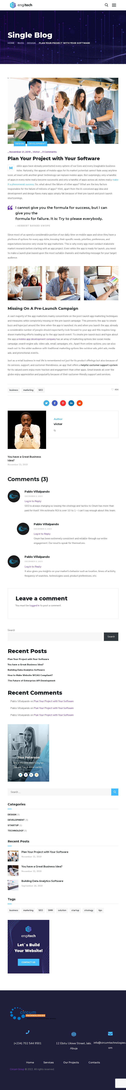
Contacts (94, 1062)
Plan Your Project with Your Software (28, 659)
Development (37, 144)
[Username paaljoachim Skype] (55, 430)
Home (11, 43)
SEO (41, 390)
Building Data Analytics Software (26, 669)
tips (100, 910)
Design (31, 43)
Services (48, 1062)
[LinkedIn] (71, 403)
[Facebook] (55, 403)
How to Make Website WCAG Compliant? (30, 675)
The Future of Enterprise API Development (31, 680)
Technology (15, 830)
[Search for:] (63, 792)
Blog (21, 43)
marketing (28, 390)
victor (36, 152)
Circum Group (17, 1069)
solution (62, 910)
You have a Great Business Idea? (25, 664)
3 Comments (49, 152)
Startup (13, 825)
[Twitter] (46, 403)
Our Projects (71, 1062)
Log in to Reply (33, 501)
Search (11, 630)
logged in (34, 605)
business (14, 390)
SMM (50, 910)
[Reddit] (80, 403)
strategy (88, 910)
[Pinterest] (63, 403)
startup (75, 910)
